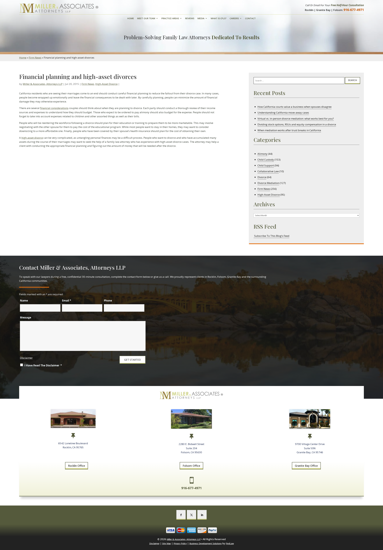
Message (25, 317)
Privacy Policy (180, 543)
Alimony (262, 153)
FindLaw (230, 543)
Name (24, 300)
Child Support (265, 165)
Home (130, 18)
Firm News (88, 84)
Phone (108, 300)
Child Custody (265, 159)
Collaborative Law (268, 171)
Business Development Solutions (205, 543)
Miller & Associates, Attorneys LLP (43, 84)
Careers (234, 18)
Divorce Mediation (268, 183)
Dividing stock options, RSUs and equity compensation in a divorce (296, 124)
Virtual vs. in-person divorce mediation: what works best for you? (295, 118)
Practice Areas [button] (170, 18)
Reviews (189, 18)
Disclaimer (26, 357)
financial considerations (54, 108)
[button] (380, 528)
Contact (250, 18)
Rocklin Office (76, 465)
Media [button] (200, 18)
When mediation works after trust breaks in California (289, 130)
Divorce (261, 177)
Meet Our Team (146, 18)
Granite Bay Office (306, 465)
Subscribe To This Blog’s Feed (271, 236)
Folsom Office (191, 465)
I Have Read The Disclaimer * (43, 365)
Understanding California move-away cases (283, 112)
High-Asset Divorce (106, 84)
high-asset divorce (32, 137)
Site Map (166, 543)
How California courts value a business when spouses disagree (294, 106)
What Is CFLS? (218, 18)
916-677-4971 (354, 10)
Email (66, 300)
